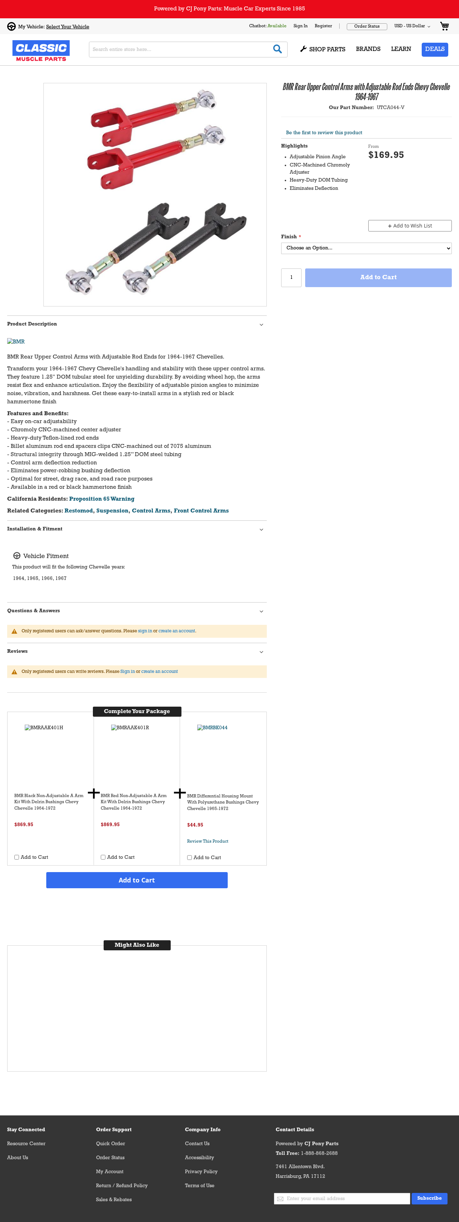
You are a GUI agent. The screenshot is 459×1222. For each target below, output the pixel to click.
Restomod (79, 511)
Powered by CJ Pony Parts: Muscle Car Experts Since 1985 (229, 9)
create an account (176, 631)
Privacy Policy (201, 1172)
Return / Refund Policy (122, 1186)
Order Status (367, 26)
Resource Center (26, 1144)
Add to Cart (137, 880)
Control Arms (151, 511)
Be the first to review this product (324, 133)
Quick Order (110, 1144)
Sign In (301, 26)
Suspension (112, 511)
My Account (109, 1172)
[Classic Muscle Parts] (25, 50)
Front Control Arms (201, 511)
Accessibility (199, 1158)
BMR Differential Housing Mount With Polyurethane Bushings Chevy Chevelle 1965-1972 (223, 802)
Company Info (203, 1130)
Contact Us (197, 1144)
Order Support (114, 1130)
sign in (145, 631)
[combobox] (188, 49)
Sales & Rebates (114, 1200)
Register (323, 26)
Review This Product (207, 841)
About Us (17, 1158)
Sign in (127, 671)
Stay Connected (26, 1130)
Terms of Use (199, 1186)
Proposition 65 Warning (101, 499)
